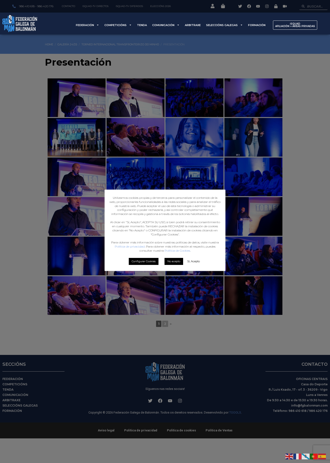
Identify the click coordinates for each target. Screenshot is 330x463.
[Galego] (306, 456)
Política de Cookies (177, 250)
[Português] (314, 456)
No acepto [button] (173, 261)
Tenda (142, 25)
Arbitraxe (193, 25)
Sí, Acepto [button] (193, 261)
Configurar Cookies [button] (144, 261)
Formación (256, 25)
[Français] (298, 456)
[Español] (322, 456)
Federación (85, 25)
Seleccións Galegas (222, 25)
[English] (289, 456)
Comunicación (163, 25)
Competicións (115, 25)
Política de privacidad (130, 246)
